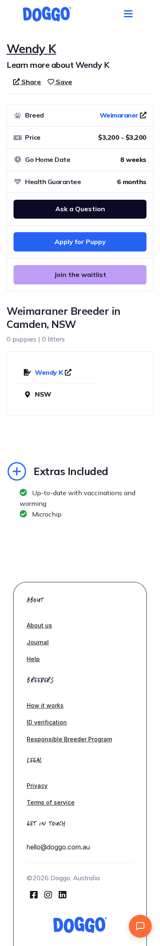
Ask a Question (80, 209)
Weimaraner (119, 115)
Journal (38, 642)
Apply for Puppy (80, 242)
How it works (45, 705)
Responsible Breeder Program (69, 739)
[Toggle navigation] (128, 14)
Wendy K (50, 372)
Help (33, 658)
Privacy (37, 785)
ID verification (47, 722)
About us (39, 625)
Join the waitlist (80, 274)
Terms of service (51, 802)
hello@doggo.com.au (58, 847)
